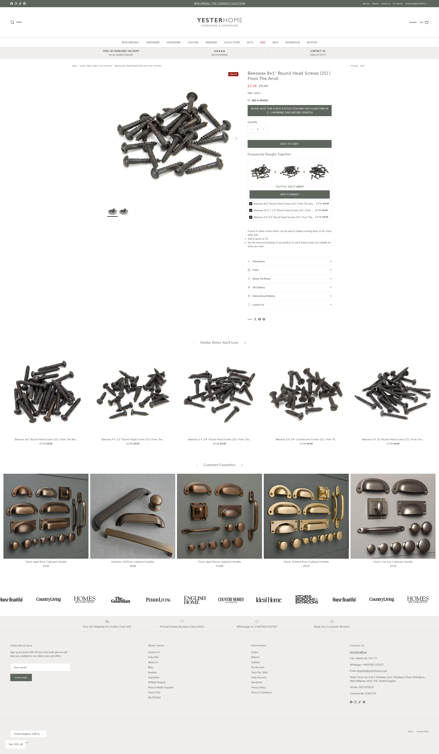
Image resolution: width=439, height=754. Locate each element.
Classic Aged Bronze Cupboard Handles (219, 561)
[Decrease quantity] (251, 129)
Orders (254, 652)
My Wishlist (398, 3)
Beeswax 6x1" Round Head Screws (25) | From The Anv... (46, 439)
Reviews (152, 672)
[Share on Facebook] (259, 319)
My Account (257, 667)
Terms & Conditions (261, 692)
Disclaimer (256, 682)
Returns (375, 3)
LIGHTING (193, 42)
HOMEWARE (174, 42)
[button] (258, 100)
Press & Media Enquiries (161, 687)
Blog (150, 667)
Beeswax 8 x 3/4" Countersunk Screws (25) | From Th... (306, 439)
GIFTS (250, 42)
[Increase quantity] (264, 129)
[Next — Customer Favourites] (242, 465)
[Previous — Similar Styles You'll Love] (194, 342)
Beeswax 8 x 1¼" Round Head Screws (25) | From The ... (393, 439)
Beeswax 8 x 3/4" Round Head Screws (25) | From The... (284, 217)
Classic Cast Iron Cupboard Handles (393, 561)
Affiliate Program (157, 682)
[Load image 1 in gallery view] (173, 136)
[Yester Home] (219, 22)
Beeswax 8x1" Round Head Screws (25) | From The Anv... (284, 203)
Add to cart (290, 143)
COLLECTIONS (232, 42)
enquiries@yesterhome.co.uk (372, 670)
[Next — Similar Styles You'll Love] (245, 342)
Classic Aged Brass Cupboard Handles (46, 561)
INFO (275, 42)
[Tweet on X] (255, 319)
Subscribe (21, 677)
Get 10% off (16, 744)
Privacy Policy (258, 687)
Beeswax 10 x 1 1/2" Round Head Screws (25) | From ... (283, 210)
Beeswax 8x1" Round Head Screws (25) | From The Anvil (138, 65)
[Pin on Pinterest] (264, 319)
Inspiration (153, 677)
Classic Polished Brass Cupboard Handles (306, 561)
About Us (153, 662)
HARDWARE (153, 42)
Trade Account (258, 677)
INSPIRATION (292, 42)
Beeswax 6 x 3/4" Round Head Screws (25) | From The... (219, 439)
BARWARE (211, 42)
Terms (410, 731)
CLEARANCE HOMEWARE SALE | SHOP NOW (219, 3)
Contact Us (385, 3)
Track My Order (259, 672)
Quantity (252, 122)
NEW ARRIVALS (130, 42)
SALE (263, 42)
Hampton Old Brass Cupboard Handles (132, 561)
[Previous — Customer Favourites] (197, 465)
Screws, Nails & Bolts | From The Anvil (96, 65)
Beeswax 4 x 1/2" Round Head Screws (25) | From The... (133, 439)
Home (74, 65)
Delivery (366, 3)
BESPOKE (312, 42)
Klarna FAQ (154, 692)
